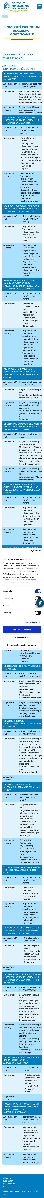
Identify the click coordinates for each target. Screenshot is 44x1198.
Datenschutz (9, 1184)
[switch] (38, 598)
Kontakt (7, 1178)
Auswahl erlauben (22, 637)
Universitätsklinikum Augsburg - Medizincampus (22, 30)
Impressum (8, 1181)
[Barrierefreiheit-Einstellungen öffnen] (40, 603)
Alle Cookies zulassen (22, 630)
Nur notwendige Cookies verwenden (22, 645)
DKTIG (5, 1187)
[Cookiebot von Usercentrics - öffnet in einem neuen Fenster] (31, 551)
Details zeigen (31, 622)
